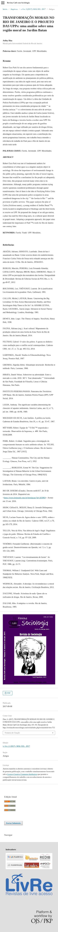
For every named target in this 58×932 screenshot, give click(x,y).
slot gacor (10, 930)
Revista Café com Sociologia (18, 3)
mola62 (3, 930)
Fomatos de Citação (12, 733)
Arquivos (14, 9)
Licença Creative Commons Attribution (22, 774)
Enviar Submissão (13, 823)
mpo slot (17, 930)
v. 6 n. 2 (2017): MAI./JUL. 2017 (33, 9)
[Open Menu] (3, 3)
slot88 (23, 930)
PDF (8, 693)
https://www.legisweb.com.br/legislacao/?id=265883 (24, 498)
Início (5, 9)
